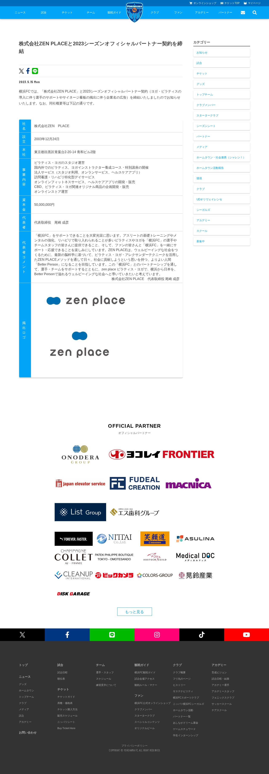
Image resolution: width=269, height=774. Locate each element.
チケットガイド (66, 696)
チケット (67, 12)
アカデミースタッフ (223, 691)
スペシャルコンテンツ (147, 722)
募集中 (200, 241)
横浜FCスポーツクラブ (186, 697)
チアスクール (219, 710)
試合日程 (62, 672)
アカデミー (202, 12)
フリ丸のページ (182, 678)
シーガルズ (203, 209)
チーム (91, 12)
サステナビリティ (183, 691)
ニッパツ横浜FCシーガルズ (188, 703)
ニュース (20, 12)
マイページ (254, 3)
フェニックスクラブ (223, 697)
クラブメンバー (206, 105)
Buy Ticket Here (66, 728)
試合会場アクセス (144, 678)
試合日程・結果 (220, 678)
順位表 (61, 678)
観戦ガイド (114, 12)
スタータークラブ (207, 115)
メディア (201, 147)
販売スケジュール (67, 715)
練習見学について (106, 685)
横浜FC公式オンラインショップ (152, 703)
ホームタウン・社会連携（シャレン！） (221, 157)
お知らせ (201, 52)
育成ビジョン (219, 672)
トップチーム (204, 94)
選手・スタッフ (105, 672)
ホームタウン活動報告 (210, 167)
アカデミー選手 (220, 685)
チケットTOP (232, 3)
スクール (201, 230)
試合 (43, 12)
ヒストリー (179, 685)
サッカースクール (222, 703)
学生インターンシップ (185, 735)
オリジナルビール (144, 728)
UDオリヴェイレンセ (209, 199)
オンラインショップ (205, 3)
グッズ (200, 84)
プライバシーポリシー (134, 745)
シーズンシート (206, 126)
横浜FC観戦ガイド (145, 672)
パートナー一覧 (182, 716)
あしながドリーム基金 (185, 722)
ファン (178, 12)
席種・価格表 (65, 703)
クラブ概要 (179, 672)
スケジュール (103, 678)
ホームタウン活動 (183, 710)
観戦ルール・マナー (145, 685)
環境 (199, 178)
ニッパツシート (66, 722)
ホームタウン (26, 690)
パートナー (225, 12)
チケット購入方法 (67, 709)
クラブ (155, 12)
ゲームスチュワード (184, 729)
